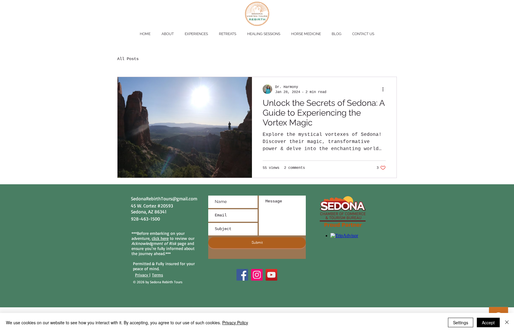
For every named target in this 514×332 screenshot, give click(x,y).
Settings (460, 322)
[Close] (506, 322)
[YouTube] (271, 275)
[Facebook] (242, 275)
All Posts (128, 58)
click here (160, 238)
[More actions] (384, 89)
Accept (488, 322)
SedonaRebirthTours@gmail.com (164, 199)
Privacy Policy (235, 322)
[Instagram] (257, 275)
